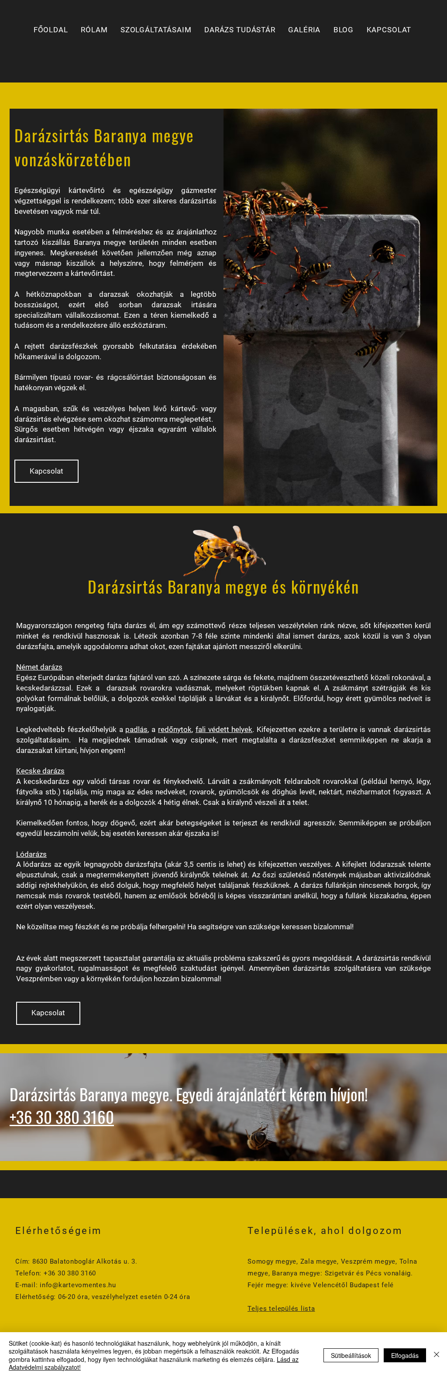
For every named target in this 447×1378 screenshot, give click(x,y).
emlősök (172, 895)
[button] (156, 30)
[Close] (436, 1355)
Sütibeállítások (351, 1355)
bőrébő (202, 895)
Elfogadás (405, 1355)
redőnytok (175, 729)
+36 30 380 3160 (62, 1117)
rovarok (78, 895)
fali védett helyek (224, 729)
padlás (136, 729)
